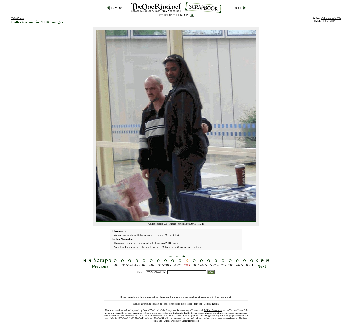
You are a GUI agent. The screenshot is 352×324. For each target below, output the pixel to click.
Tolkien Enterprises (213, 310)
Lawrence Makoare (160, 247)
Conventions (184, 247)
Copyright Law (195, 315)
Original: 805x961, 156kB (191, 223)
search (189, 303)
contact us (157, 303)
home (136, 303)
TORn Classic (17, 18)
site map (180, 303)
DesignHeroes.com (190, 320)
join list (198, 303)
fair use (171, 315)
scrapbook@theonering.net (216, 297)
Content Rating (211, 303)
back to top (169, 303)
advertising (146, 303)
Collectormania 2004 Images (164, 243)
